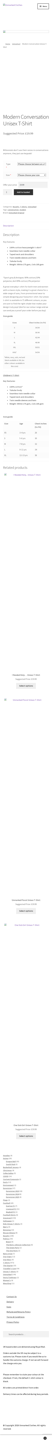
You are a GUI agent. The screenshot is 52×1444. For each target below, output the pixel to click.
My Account (8, 1439)
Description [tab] (8, 225)
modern (23, 210)
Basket (40, 1437)
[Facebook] (15, 20)
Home (7, 44)
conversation (13, 210)
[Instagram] (30, 20)
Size (8, 175)
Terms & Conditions (16, 1317)
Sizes (9, 1306)
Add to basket (23, 192)
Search (26, 1439)
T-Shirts (23, 207)
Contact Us (12, 1296)
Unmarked (16, 44)
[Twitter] (22, 20)
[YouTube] (37, 20)
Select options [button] (26, 685)
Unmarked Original (16, 213)
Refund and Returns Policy (19, 1311)
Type (8, 164)
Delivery (10, 1301)
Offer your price (10, 184)
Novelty (16, 207)
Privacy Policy (13, 1322)
